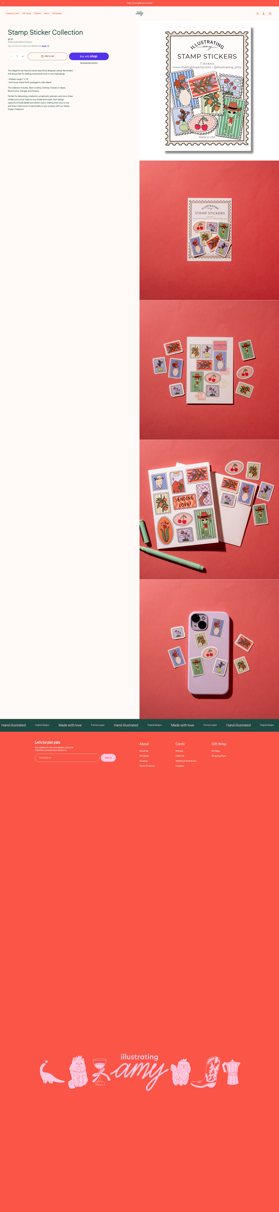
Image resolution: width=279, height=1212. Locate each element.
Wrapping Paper (219, 756)
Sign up (108, 757)
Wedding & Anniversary (186, 761)
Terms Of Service (147, 766)
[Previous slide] (3, 3)
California (180, 756)
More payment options (89, 63)
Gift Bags (216, 751)
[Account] (263, 13)
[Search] (257, 13)
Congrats (180, 766)
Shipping (143, 761)
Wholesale (144, 756)
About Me (144, 751)
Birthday (179, 751)
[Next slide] (276, 3)
